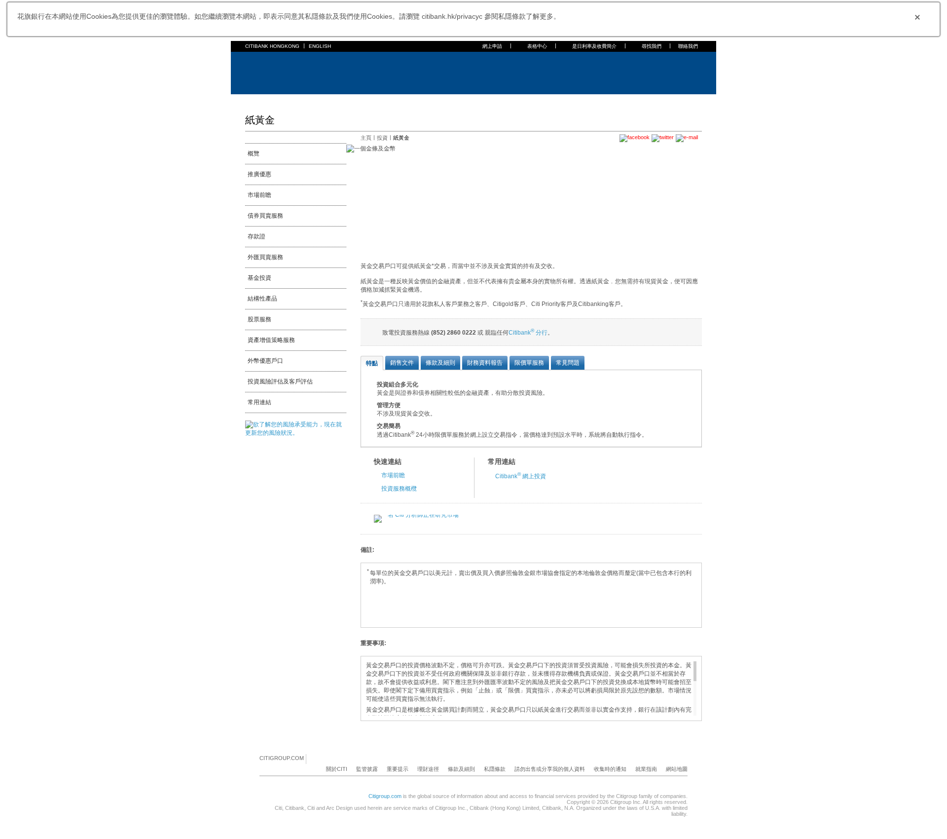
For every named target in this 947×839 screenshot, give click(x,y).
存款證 (256, 236)
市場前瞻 (259, 194)
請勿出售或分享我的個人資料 (549, 769)
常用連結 (259, 402)
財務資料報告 (485, 362)
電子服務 (436, 100)
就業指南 (646, 769)
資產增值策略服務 (271, 340)
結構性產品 (262, 298)
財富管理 (405, 100)
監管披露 (367, 769)
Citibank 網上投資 (520, 476)
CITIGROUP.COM (281, 758)
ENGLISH (320, 46)
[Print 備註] (696, 550)
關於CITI (336, 769)
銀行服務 (277, 100)
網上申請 (492, 46)
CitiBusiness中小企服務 (489, 100)
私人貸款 (353, 100)
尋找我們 (651, 46)
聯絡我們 (688, 46)
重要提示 (397, 769)
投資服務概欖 (399, 488)
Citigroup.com (384, 796)
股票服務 (259, 319)
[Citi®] (277, 72)
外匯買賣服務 (265, 257)
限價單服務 (529, 362)
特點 (372, 363)
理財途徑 (428, 769)
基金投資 (259, 277)
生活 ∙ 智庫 (544, 100)
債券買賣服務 (265, 215)
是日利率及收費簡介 (594, 46)
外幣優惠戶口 (265, 360)
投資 (382, 138)
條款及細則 (440, 362)
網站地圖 (677, 769)
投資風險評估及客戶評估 (280, 381)
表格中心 (537, 46)
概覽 (253, 153)
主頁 (251, 100)
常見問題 (568, 362)
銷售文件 (402, 362)
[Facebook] (314, 758)
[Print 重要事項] (696, 643)
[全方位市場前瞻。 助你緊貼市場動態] (416, 514)
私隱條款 (495, 769)
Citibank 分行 (528, 332)
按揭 (328, 100)
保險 (379, 100)
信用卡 (305, 100)
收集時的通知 (610, 769)
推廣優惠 (259, 174)
